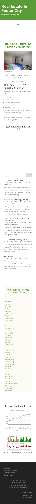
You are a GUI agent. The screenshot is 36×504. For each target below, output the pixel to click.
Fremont (8, 326)
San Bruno (8, 366)
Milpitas (7, 342)
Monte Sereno (9, 345)
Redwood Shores (10, 364)
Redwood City (9, 362)
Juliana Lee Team (11, 182)
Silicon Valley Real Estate (18, 480)
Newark (7, 352)
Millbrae (8, 340)
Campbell (8, 311)
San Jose (8, 374)
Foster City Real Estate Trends (18, 487)
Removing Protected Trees (14, 180)
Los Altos (8, 331)
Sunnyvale (8, 386)
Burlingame (9, 309)
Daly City (8, 316)
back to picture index (18, 81)
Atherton (8, 302)
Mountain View (10, 350)
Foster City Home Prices (18, 483)
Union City (8, 388)
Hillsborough (9, 328)
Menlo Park (8, 338)
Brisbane (8, 306)
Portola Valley (9, 359)
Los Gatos (8, 335)
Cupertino (8, 313)
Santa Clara (9, 379)
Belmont (8, 304)
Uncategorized (8, 261)
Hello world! (8, 257)
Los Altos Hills (9, 333)
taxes (30, 242)
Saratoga (8, 381)
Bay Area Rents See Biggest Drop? (16, 200)
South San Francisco (11, 383)
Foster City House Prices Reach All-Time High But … (17, 220)
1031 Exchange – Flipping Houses (16, 240)
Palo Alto (8, 357)
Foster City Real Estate (18, 406)
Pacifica (7, 355)
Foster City (8, 320)
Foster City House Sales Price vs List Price (18, 452)
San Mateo (8, 376)
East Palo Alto (9, 318)
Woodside (8, 391)
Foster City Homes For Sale (18, 485)
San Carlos (8, 369)
